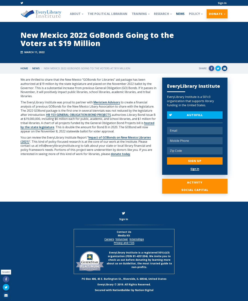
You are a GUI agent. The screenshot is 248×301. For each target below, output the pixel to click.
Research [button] (162, 14)
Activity (194, 182)
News (180, 14)
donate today (120, 154)
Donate (216, 14)
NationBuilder (122, 290)
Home (24, 68)
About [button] (76, 14)
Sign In (222, 3)
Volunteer (121, 239)
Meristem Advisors (106, 102)
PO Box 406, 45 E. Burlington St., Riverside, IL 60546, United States (124, 279)
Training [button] (140, 14)
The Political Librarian (107, 14)
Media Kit (124, 235)
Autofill (195, 115)
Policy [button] (195, 14)
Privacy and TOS (124, 242)
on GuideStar (127, 263)
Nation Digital (144, 290)
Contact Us (124, 232)
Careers (109, 239)
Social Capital (194, 190)
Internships (136, 239)
